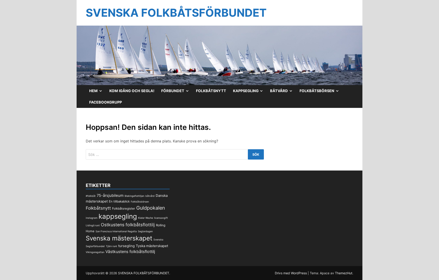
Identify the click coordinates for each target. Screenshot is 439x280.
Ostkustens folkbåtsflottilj (128, 224)
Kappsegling (250, 92)
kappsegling (118, 216)
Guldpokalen (150, 208)
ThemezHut (343, 273)
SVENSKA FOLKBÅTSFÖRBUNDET (176, 12)
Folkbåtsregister (123, 208)
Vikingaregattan (95, 252)
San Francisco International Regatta (116, 231)
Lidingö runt (93, 225)
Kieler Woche (145, 217)
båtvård (150, 196)
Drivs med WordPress (291, 273)
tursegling (126, 246)
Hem (97, 92)
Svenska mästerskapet (119, 238)
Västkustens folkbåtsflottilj (130, 251)
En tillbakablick (119, 201)
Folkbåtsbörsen (321, 92)
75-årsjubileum (110, 195)
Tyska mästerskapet (152, 246)
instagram (91, 217)
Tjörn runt (111, 246)
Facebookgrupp (105, 102)
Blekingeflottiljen (134, 196)
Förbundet (177, 92)
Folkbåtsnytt (211, 90)
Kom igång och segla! (131, 90)
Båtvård (283, 92)
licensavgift (161, 217)
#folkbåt (91, 196)
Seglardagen (145, 231)
